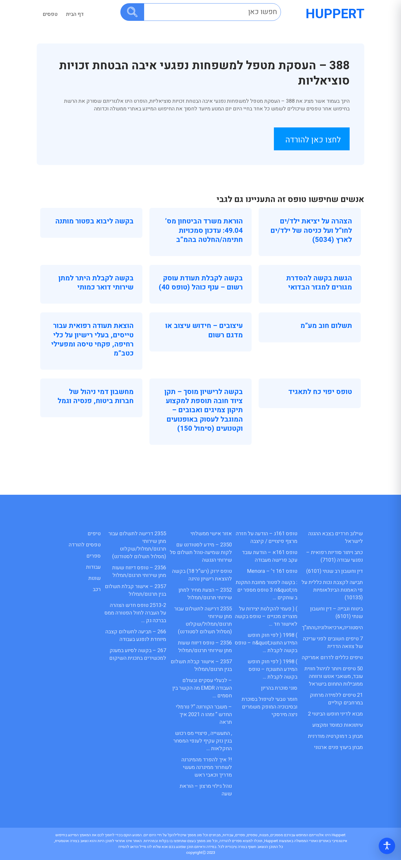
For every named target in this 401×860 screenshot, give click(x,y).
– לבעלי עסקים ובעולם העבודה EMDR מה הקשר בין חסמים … (202, 688)
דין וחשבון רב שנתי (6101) (334, 571)
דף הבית (75, 14)
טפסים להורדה (85, 545)
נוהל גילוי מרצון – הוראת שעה (206, 790)
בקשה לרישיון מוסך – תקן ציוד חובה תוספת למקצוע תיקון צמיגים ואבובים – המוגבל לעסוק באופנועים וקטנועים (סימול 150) (203, 410)
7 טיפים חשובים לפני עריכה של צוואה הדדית (333, 642)
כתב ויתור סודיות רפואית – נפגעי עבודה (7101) (334, 556)
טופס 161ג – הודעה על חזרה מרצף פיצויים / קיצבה (266, 537)
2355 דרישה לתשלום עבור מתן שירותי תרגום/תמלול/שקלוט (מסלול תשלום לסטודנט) (203, 620)
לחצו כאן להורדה (313, 140)
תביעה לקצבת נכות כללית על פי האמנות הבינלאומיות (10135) (332, 590)
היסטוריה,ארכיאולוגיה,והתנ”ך (332, 628)
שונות (94, 578)
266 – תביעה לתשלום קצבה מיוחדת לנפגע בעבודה (135, 635)
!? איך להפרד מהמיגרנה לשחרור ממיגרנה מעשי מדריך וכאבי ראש (206, 767)
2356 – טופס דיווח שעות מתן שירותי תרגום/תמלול (205, 646)
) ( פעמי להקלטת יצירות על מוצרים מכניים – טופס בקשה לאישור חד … (266, 616)
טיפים (94, 534)
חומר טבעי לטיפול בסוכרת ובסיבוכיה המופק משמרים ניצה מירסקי (269, 706)
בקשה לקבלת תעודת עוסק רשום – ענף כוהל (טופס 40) (201, 282)
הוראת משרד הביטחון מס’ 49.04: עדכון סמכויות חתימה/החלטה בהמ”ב (204, 230)
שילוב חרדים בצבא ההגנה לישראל (335, 537)
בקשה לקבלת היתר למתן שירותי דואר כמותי (96, 282)
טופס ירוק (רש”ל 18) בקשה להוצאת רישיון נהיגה (202, 575)
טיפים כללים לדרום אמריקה (332, 658)
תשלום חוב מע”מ (326, 326)
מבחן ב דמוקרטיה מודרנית (335, 736)
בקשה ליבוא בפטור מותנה (94, 221)
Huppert (335, 14)
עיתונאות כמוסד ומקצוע (337, 725)
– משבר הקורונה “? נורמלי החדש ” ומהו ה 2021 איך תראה (204, 714)
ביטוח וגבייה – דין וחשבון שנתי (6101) (336, 612)
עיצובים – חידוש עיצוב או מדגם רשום (204, 330)
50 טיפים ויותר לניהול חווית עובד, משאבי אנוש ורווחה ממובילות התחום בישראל (333, 676)
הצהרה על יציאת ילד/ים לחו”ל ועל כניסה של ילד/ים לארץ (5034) (311, 230)
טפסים (50, 14)
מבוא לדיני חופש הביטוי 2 (335, 714)
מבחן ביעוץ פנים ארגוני (338, 747)
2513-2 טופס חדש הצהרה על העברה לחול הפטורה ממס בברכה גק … (135, 613)
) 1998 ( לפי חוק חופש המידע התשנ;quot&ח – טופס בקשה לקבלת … (266, 642)
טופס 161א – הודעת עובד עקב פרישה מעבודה (269, 556)
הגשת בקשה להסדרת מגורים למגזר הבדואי (319, 282)
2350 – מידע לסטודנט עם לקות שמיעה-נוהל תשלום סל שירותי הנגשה (201, 552)
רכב (97, 589)
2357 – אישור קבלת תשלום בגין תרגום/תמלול (201, 665)
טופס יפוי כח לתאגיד (320, 392)
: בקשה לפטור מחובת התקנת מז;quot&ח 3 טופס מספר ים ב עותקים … (266, 590)
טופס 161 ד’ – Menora (272, 571)
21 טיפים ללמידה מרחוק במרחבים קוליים (336, 699)
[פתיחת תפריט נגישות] (387, 846)
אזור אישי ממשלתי (211, 534)
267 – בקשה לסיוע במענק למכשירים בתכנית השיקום (137, 654)
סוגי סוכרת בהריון (279, 688)
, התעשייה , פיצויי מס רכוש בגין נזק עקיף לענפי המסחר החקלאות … (202, 741)
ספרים (93, 556)
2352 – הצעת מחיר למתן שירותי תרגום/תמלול (205, 594)
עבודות (93, 567)
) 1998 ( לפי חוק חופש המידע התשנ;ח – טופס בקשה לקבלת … (272, 669)
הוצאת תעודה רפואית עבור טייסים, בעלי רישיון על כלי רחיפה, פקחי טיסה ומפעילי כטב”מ (92, 340)
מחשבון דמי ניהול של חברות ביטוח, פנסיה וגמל (96, 396)
